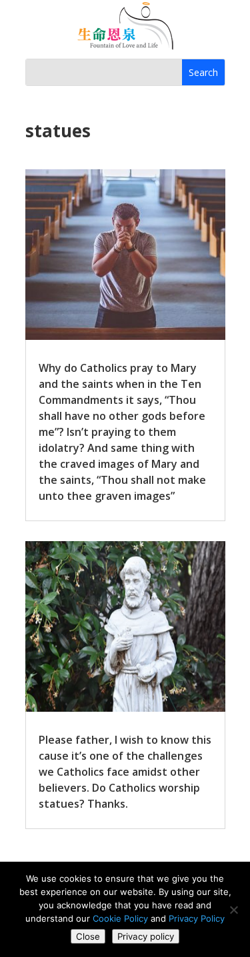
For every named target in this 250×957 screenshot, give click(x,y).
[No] (233, 909)
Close (88, 936)
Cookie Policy (120, 918)
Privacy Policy (197, 918)
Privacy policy (145, 936)
